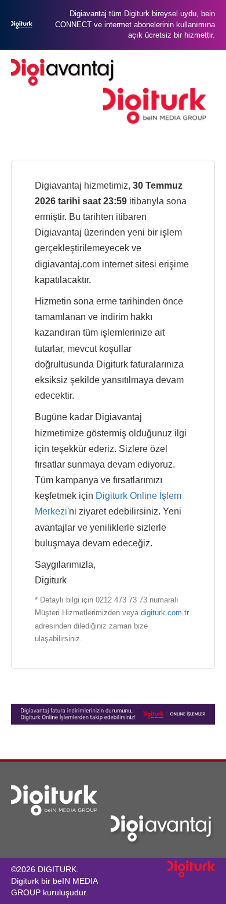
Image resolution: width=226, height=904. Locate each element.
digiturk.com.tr (165, 612)
